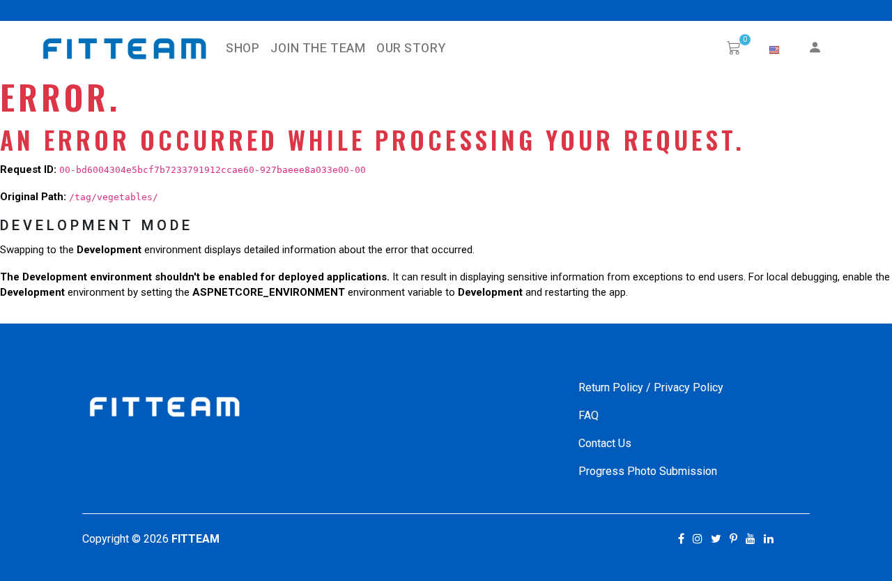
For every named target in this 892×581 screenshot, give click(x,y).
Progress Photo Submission (647, 471)
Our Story (410, 48)
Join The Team (317, 48)
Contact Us (604, 443)
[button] (774, 50)
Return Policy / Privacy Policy (650, 387)
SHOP (242, 48)
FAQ (588, 415)
